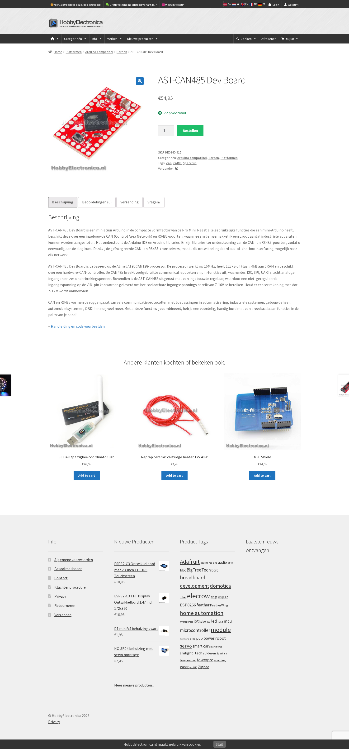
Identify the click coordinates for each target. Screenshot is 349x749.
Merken (112, 39)
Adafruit (190, 561)
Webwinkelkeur (174, 4)
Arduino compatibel (99, 52)
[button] (140, 81)
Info (94, 39)
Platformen (74, 52)
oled (192, 638)
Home (58, 52)
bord (215, 570)
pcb (199, 638)
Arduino (213, 562)
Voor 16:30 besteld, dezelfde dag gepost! (77, 4)
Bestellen (190, 130)
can (169, 163)
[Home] (54, 38)
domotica (220, 585)
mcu (228, 621)
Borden (122, 52)
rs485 (177, 163)
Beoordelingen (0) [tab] (97, 202)
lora (220, 621)
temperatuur (188, 660)
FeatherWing (219, 605)
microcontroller (195, 630)
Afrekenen (268, 39)
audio (222, 562)
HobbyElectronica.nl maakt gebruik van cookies (162, 744)
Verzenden (62, 614)
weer (184, 666)
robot (220, 638)
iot (196, 621)
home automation (201, 613)
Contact (61, 578)
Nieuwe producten (140, 39)
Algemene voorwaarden (73, 559)
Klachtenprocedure (70, 587)
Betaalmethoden (68, 568)
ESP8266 (188, 605)
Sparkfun (190, 163)
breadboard (192, 577)
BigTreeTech (199, 570)
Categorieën (73, 39)
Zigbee (203, 667)
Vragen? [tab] (153, 202)
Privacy (60, 596)
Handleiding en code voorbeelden (78, 326)
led (214, 621)
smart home (215, 646)
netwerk (184, 638)
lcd (208, 621)
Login (276, 4)
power (208, 638)
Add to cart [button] (86, 475)
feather (203, 605)
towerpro (205, 660)
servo (186, 646)
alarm (204, 562)
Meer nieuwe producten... (134, 685)
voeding (220, 660)
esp (214, 597)
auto (230, 562)
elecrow (198, 595)
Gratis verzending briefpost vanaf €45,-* (133, 4)
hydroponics (186, 621)
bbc (183, 570)
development (194, 586)
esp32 (223, 597)
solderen (209, 653)
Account (293, 4)
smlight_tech (191, 653)
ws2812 (193, 667)
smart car (200, 646)
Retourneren (64, 605)
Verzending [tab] (129, 202)
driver (183, 597)
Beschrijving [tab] (62, 202)
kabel (202, 621)
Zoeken (246, 39)
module (221, 630)
